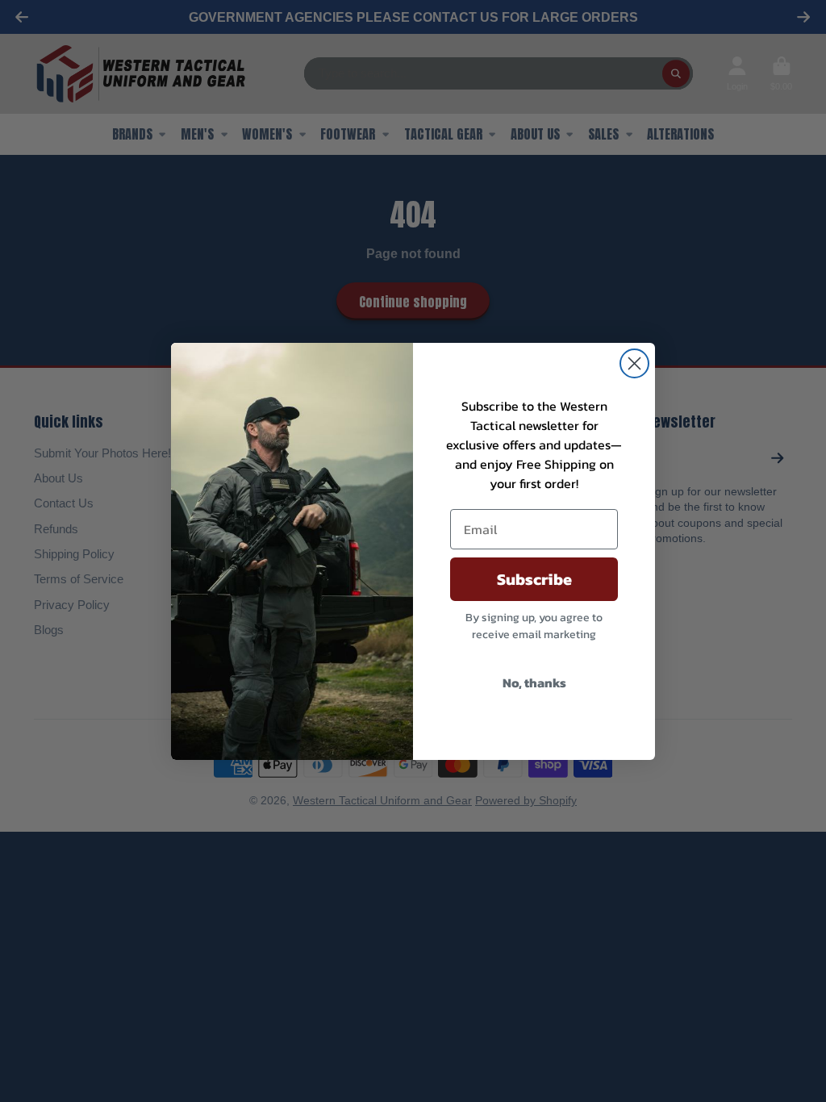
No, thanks (534, 682)
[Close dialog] (634, 363)
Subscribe (534, 579)
